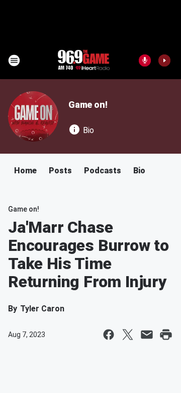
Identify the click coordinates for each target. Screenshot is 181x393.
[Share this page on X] (128, 335)
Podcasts (102, 170)
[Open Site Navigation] (14, 60)
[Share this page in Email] (147, 335)
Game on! (87, 104)
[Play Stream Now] (164, 60)
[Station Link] (83, 60)
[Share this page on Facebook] (109, 335)
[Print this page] (166, 335)
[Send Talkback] (145, 60)
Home (25, 170)
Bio (139, 170)
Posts (60, 170)
